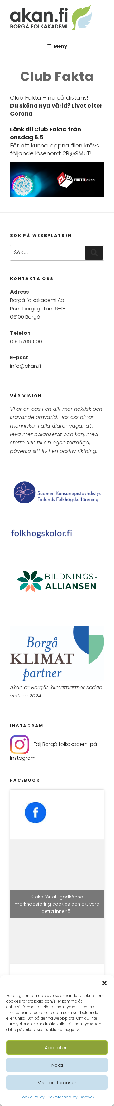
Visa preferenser (57, 1082)
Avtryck (87, 1097)
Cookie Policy (32, 1097)
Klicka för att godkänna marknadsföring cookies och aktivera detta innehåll (57, 903)
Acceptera (57, 1047)
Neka (57, 1065)
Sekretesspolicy (63, 1097)
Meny (60, 46)
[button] (104, 983)
